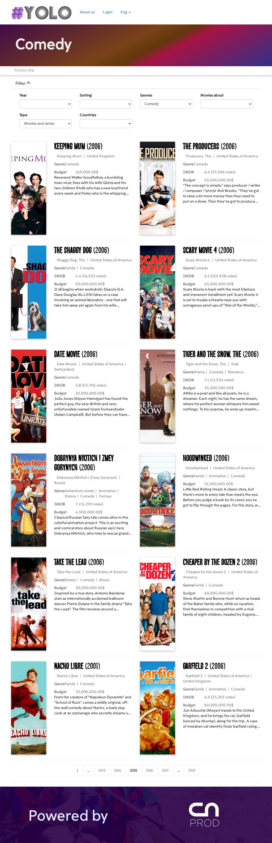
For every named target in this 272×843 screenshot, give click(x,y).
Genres (146, 95)
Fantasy (105, 496)
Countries (88, 115)
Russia (59, 483)
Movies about (212, 95)
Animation (107, 491)
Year (23, 95)
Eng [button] (124, 12)
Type (23, 115)
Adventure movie (79, 491)
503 (101, 771)
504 (117, 771)
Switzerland (64, 369)
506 (149, 771)
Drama (199, 372)
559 (192, 771)
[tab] (136, 83)
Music (104, 580)
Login (108, 12)
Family (70, 268)
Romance (236, 372)
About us (87, 12)
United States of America (237, 156)
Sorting (86, 95)
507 (165, 771)
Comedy (72, 164)
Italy (235, 364)
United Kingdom (101, 156)
